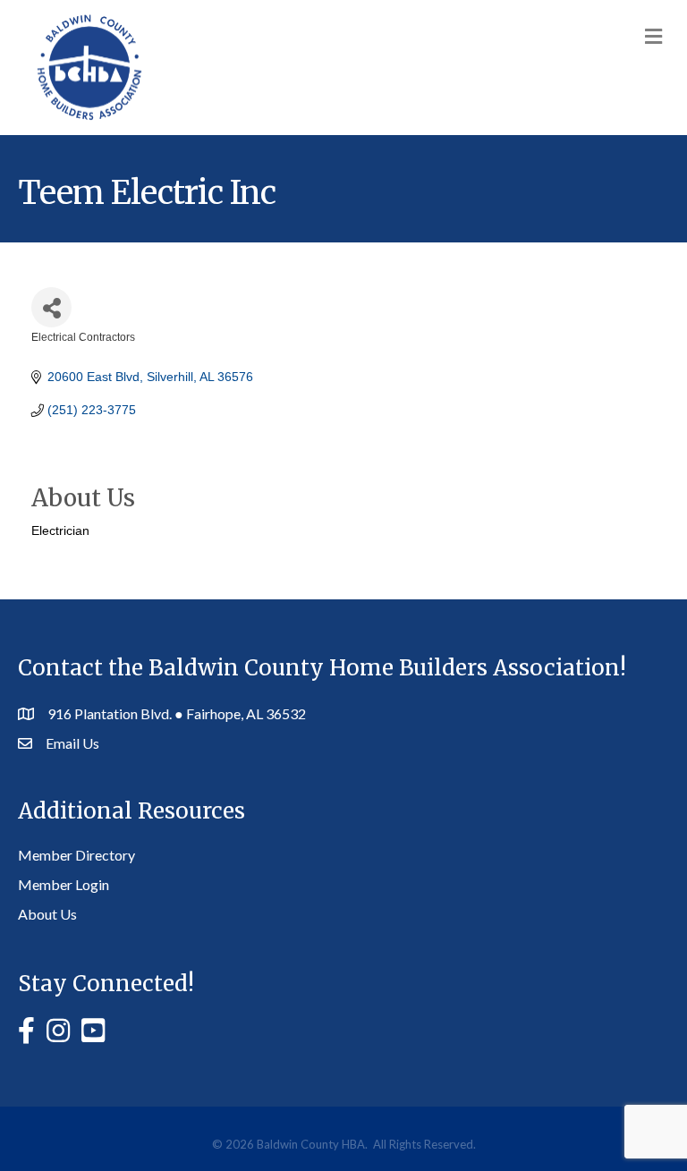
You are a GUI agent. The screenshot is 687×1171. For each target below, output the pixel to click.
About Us (47, 913)
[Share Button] (51, 307)
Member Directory (76, 854)
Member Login (63, 884)
